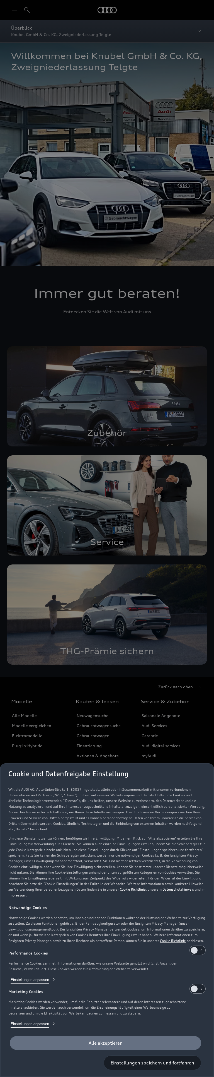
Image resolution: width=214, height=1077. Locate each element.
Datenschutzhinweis (178, 889)
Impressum (17, 895)
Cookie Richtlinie (133, 889)
